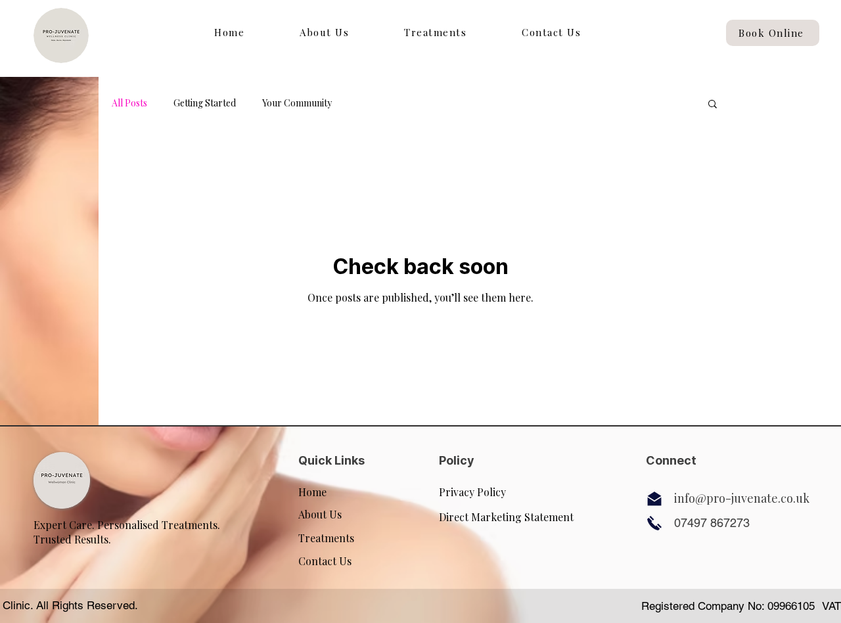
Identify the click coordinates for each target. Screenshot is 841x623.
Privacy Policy (472, 492)
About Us (320, 514)
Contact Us (325, 561)
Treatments (326, 538)
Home (312, 492)
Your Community (297, 103)
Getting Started (204, 103)
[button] (712, 105)
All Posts (129, 103)
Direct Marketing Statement (506, 517)
